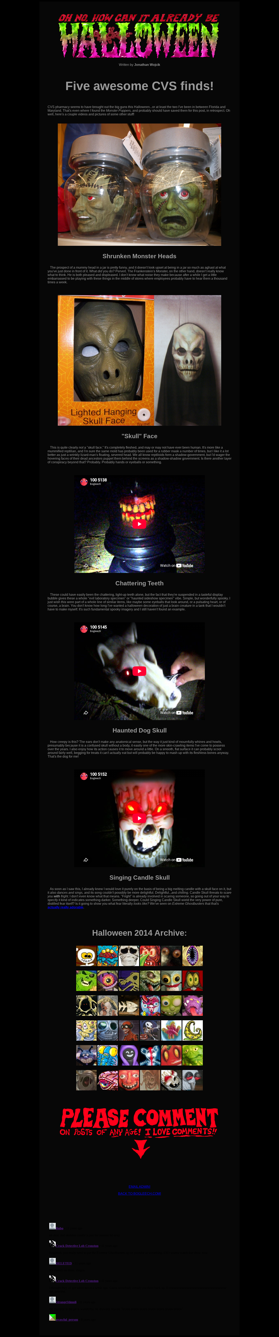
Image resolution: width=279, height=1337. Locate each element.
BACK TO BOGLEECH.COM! (139, 1193)
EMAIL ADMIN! (139, 1186)
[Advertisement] (139, 1208)
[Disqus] (139, 1272)
